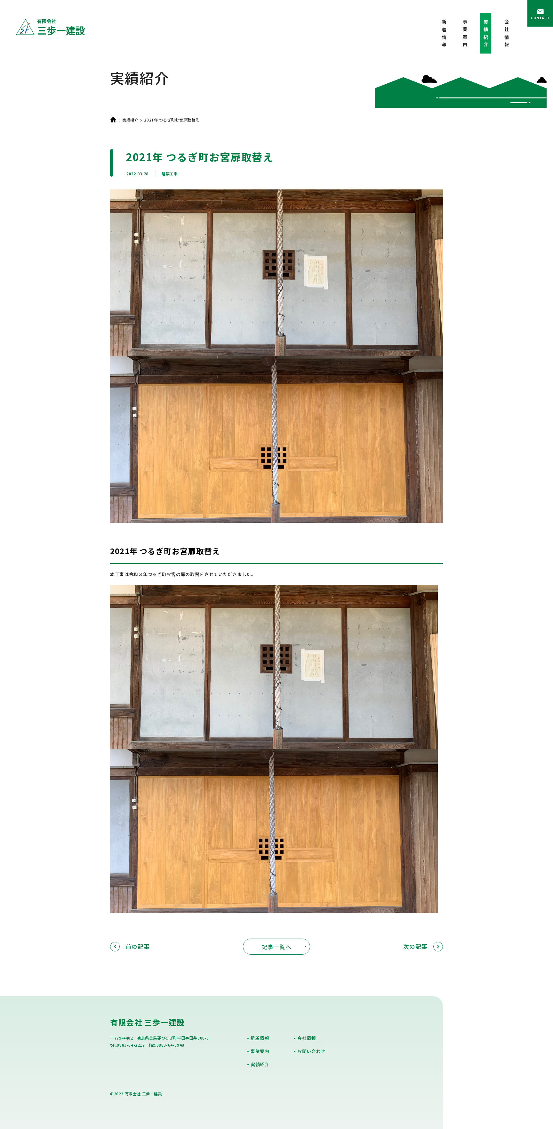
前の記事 (137, 946)
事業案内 (465, 34)
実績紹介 (130, 119)
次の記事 (415, 946)
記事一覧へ (276, 946)
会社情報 (506, 34)
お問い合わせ (311, 1051)
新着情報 (444, 34)
